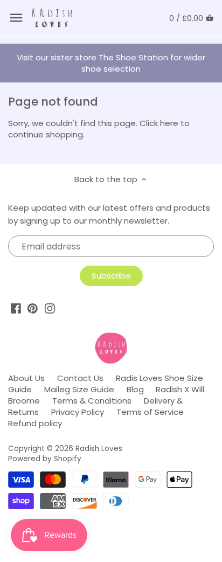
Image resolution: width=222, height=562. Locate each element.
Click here (159, 123)
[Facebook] (16, 308)
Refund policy (35, 423)
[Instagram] (50, 308)
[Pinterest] (32, 308)
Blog (135, 389)
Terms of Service (150, 412)
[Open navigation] (16, 18)
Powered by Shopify (44, 459)
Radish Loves (98, 448)
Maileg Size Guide (79, 389)
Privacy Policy (77, 412)
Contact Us (80, 378)
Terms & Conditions (91, 400)
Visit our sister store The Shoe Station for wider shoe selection (111, 63)
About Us (26, 378)
